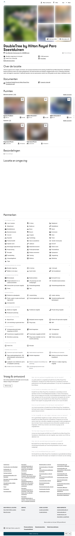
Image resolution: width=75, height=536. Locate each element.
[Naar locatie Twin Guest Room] (37, 132)
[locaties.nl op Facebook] (66, 528)
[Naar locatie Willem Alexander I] (37, 106)
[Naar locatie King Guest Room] (14, 132)
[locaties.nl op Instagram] (62, 528)
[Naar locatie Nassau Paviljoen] (14, 106)
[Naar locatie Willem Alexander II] (60, 106)
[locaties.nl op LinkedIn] (70, 528)
